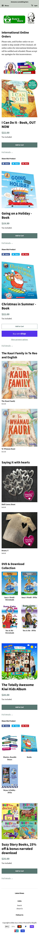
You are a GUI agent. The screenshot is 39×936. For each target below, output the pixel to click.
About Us (19, 909)
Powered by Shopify (30, 923)
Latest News (19, 893)
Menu (6, 5)
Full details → (7, 152)
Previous (6, 67)
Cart (35, 6)
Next (32, 67)
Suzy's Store (19, 923)
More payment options (19, 339)
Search (19, 905)
